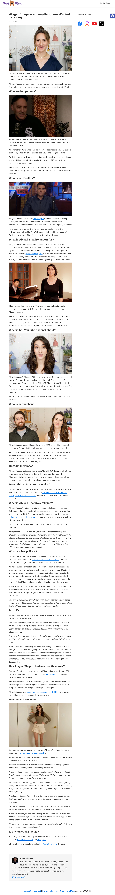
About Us (28, 891)
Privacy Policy (48, 891)
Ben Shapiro (38, 218)
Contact (37, 891)
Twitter (29, 839)
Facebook (21, 839)
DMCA (72, 891)
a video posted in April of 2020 (45, 559)
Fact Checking (61, 891)
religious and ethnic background (23, 517)
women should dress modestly (32, 753)
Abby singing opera (34, 254)
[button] (112, 16)
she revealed (50, 674)
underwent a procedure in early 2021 (42, 692)
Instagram (41, 839)
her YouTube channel (48, 844)
